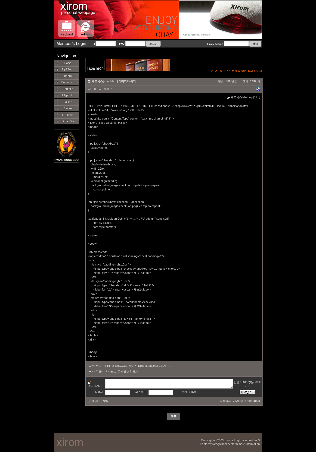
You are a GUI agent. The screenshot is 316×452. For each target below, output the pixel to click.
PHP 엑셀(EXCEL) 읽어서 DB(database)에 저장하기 (137, 365)
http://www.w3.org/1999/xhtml (123, 110)
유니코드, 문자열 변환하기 (121, 371)
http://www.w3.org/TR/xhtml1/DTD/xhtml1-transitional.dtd (211, 106)
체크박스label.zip (241, 97)
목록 (174, 416)
